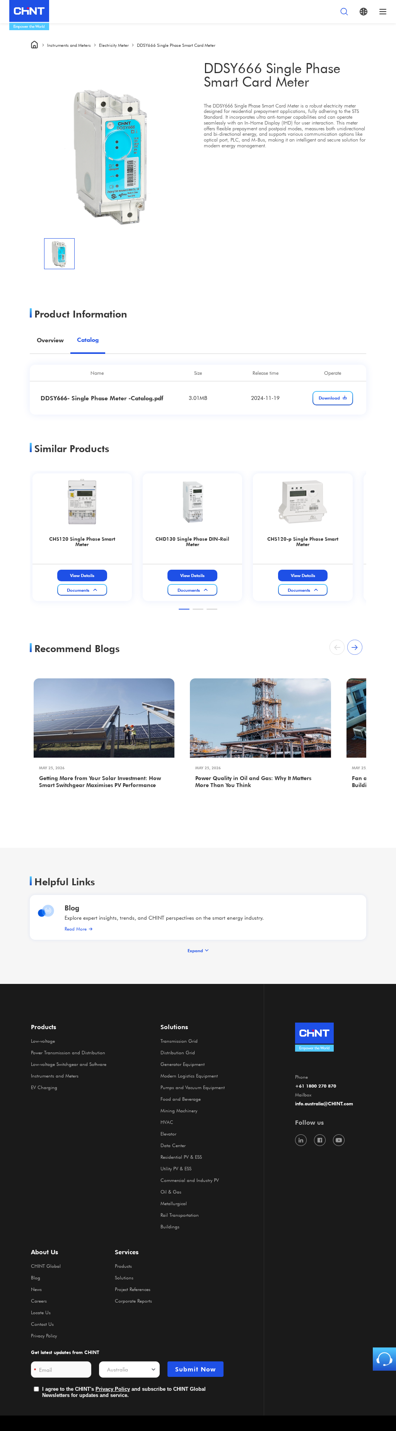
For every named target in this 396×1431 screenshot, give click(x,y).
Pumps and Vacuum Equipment (192, 1087)
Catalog (88, 339)
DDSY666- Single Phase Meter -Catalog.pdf (102, 398)
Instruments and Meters (69, 45)
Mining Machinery (178, 1110)
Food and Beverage (180, 1099)
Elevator (168, 1133)
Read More (76, 929)
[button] (184, 609)
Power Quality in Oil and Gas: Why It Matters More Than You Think (253, 782)
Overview (50, 340)
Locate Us (41, 1312)
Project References (132, 1289)
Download (329, 398)
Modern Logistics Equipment (189, 1075)
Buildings (169, 1226)
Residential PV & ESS (181, 1157)
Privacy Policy (44, 1335)
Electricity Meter (114, 45)
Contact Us (42, 1324)
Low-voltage (43, 1041)
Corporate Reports (133, 1301)
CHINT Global (46, 1266)
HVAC (166, 1122)
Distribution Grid (177, 1052)
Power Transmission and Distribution (68, 1052)
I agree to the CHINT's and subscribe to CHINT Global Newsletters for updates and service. (124, 1392)
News (36, 1289)
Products (123, 1266)
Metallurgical (173, 1203)
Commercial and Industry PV (189, 1180)
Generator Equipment (182, 1064)
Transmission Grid (179, 1041)
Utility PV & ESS (175, 1168)
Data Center (173, 1145)
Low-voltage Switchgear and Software (68, 1064)
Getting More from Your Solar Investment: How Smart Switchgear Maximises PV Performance (100, 782)
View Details (82, 575)
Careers (39, 1301)
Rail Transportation (179, 1215)
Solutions (124, 1277)
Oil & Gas (170, 1192)
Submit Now (195, 1369)
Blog (72, 907)
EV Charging (44, 1087)
